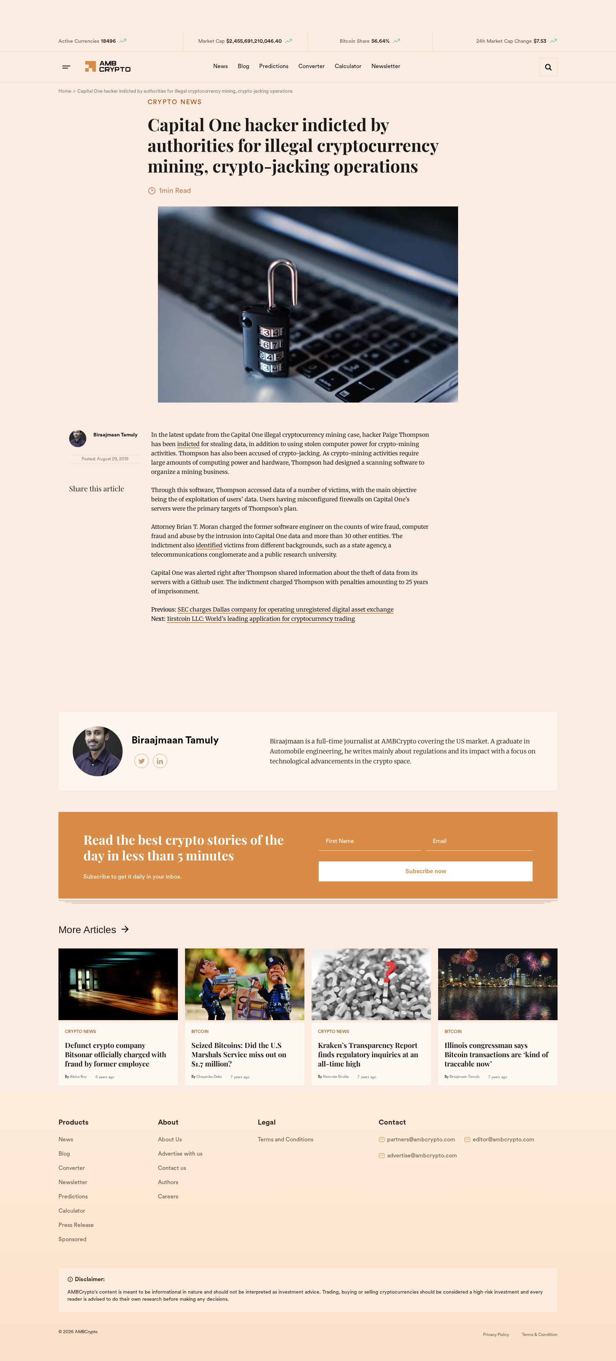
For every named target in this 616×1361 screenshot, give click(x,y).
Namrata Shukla (336, 1077)
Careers (168, 1197)
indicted (188, 443)
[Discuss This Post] (76, 523)
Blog (243, 67)
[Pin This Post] (108, 506)
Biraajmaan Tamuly (115, 435)
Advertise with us (180, 1154)
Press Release (76, 1225)
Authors (168, 1183)
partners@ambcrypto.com (421, 1140)
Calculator (348, 67)
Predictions (273, 67)
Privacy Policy (496, 1335)
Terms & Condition (540, 1335)
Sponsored (72, 1240)
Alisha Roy (78, 1077)
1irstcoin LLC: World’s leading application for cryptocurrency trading (261, 618)
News (220, 67)
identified (209, 545)
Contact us (172, 1168)
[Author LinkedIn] (160, 761)
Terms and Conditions (285, 1140)
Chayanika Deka (209, 1077)
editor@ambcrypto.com (503, 1140)
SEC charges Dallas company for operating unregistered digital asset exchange (286, 609)
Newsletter (385, 67)
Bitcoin (200, 1032)
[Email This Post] (123, 506)
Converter (311, 67)
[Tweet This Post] (92, 506)
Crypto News (175, 102)
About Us (170, 1140)
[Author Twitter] (142, 761)
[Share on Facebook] (76, 506)
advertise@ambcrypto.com (422, 1156)
